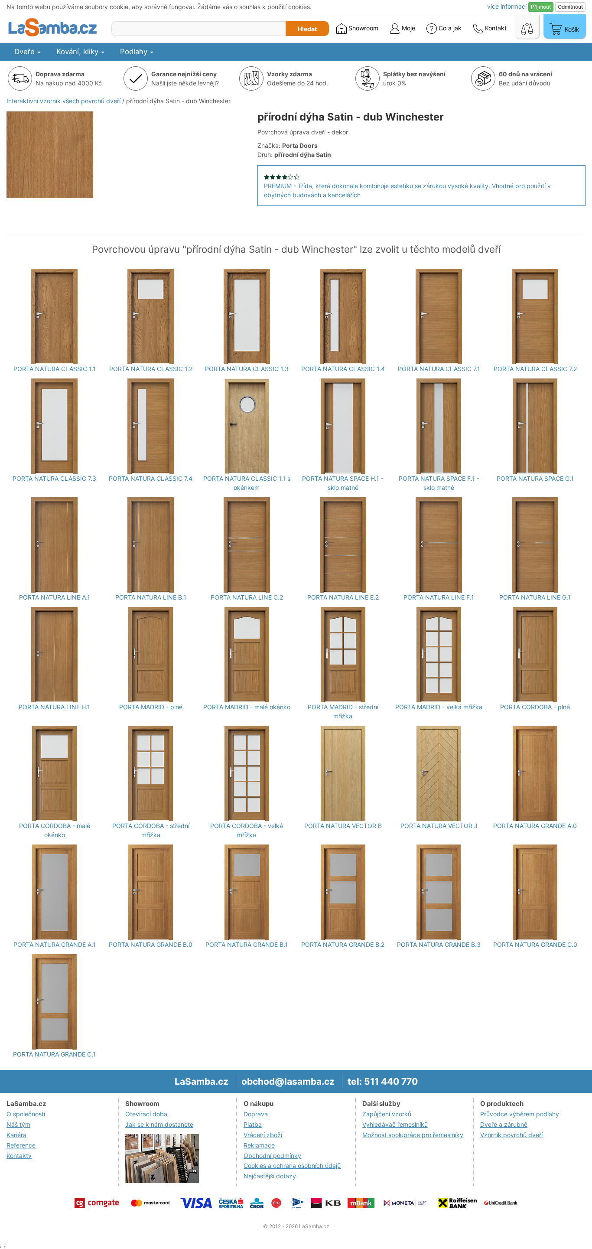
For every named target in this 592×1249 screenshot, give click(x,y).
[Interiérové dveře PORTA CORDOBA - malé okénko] (54, 773)
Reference (21, 1145)
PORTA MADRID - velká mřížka (438, 707)
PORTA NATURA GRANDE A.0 (535, 825)
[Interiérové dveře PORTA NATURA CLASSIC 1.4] (343, 316)
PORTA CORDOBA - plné (535, 707)
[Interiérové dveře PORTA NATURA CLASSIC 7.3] (54, 426)
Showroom (362, 28)
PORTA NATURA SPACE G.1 (535, 478)
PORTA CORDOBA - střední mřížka (150, 830)
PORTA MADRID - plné (150, 707)
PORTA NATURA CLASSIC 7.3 (54, 478)
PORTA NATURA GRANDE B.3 (439, 944)
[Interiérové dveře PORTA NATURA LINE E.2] (343, 545)
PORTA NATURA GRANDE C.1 (54, 1054)
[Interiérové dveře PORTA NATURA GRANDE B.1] (246, 892)
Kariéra (16, 1134)
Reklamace (259, 1145)
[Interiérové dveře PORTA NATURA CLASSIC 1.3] (247, 316)
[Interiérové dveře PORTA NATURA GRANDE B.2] (343, 892)
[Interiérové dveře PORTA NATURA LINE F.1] (439, 545)
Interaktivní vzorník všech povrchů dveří (63, 100)
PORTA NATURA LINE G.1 (535, 597)
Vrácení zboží (263, 1134)
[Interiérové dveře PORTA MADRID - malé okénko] (246, 654)
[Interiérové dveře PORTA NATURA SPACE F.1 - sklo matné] (438, 426)
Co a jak (450, 28)
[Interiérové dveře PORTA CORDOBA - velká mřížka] (246, 773)
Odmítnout (570, 6)
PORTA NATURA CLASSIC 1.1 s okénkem (246, 483)
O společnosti (26, 1114)
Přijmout (541, 6)
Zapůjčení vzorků (386, 1114)
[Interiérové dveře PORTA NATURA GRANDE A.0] (535, 773)
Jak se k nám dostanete (159, 1124)
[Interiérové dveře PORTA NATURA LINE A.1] (54, 545)
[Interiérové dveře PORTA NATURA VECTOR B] (343, 773)
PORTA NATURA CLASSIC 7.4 (150, 478)
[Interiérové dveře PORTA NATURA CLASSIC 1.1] (54, 316)
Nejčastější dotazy (270, 1176)
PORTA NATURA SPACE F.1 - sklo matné (439, 483)
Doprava (256, 1114)
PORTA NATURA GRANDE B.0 (150, 944)
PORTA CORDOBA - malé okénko (54, 830)
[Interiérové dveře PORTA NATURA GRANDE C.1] (54, 1002)
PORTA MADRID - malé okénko (246, 707)
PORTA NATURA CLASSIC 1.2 (150, 368)
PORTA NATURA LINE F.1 (438, 597)
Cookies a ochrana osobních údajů (292, 1165)
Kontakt (495, 28)
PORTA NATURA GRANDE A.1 (54, 944)
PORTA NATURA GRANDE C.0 (535, 944)
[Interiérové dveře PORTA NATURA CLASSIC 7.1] (439, 316)
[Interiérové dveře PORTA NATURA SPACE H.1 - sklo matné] (343, 426)
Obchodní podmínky (272, 1155)
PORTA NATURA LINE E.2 (343, 597)
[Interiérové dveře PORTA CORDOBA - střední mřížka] (150, 773)
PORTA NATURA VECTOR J (439, 825)
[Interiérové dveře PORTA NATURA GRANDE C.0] (535, 892)
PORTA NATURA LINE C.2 (247, 597)
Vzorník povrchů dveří (511, 1134)
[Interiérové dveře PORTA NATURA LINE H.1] (54, 654)
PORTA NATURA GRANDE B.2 (342, 944)
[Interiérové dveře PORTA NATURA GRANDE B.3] (438, 892)
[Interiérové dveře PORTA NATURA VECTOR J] (438, 773)
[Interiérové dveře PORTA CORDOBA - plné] (535, 654)
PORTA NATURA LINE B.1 (150, 597)
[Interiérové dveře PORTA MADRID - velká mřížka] (438, 654)
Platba (253, 1124)
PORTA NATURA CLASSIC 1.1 (54, 368)
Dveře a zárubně (503, 1124)
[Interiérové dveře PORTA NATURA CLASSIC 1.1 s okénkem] (246, 426)
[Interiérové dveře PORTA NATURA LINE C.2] (247, 545)
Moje (407, 28)
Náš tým (18, 1124)
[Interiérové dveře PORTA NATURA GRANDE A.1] (54, 892)
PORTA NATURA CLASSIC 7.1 (439, 368)
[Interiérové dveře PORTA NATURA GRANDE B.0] (150, 892)
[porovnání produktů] (527, 26)
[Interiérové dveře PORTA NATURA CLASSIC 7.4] (150, 426)
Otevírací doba (146, 1114)
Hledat (307, 29)
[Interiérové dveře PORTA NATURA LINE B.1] (150, 545)
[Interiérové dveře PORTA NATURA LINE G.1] (535, 545)
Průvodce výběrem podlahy (519, 1114)
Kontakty (19, 1155)
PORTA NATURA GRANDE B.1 (246, 944)
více (507, 6)
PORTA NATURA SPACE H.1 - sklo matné (343, 483)
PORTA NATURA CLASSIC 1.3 (247, 368)
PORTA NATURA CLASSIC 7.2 (535, 368)
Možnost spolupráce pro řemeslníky (412, 1134)
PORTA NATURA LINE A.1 (54, 597)
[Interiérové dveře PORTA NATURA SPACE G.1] (535, 426)
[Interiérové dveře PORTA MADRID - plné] (150, 654)
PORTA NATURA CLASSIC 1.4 (343, 368)
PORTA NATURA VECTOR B (343, 825)
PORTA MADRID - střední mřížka (343, 711)
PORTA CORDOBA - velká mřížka (246, 830)
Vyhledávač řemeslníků (395, 1124)
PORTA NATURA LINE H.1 (54, 707)
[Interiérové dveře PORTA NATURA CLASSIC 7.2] (535, 316)
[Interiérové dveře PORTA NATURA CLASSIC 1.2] (150, 316)
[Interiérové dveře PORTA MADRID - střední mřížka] (343, 654)
